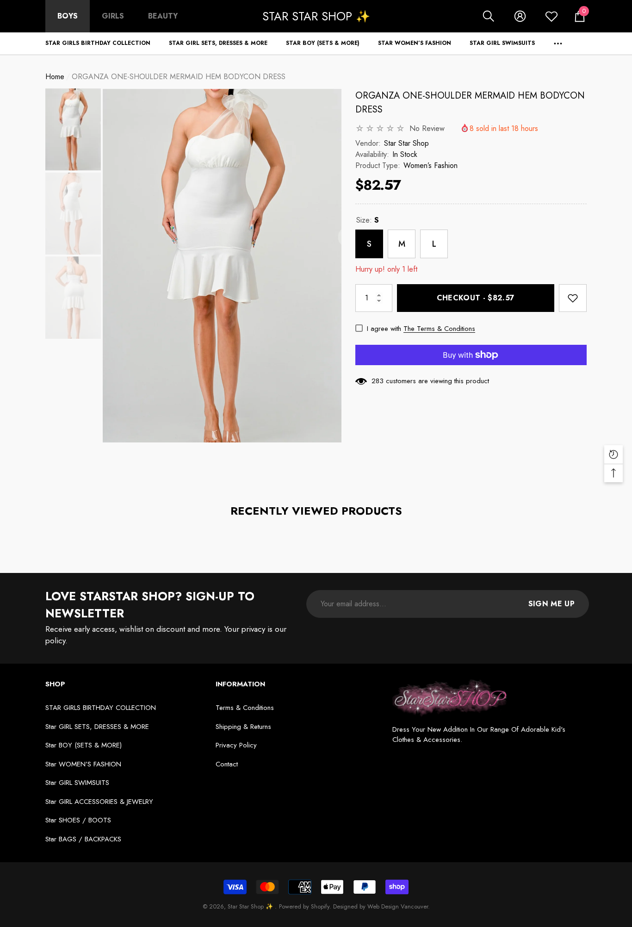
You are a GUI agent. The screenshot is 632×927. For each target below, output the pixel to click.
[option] (222, 265)
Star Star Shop (406, 143)
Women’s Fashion (430, 165)
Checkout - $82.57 (475, 297)
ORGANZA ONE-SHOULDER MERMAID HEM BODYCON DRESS (470, 102)
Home (54, 76)
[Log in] (520, 16)
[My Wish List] (551, 16)
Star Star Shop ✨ (251, 906)
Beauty (163, 16)
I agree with (384, 328)
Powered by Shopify (304, 906)
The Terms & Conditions (439, 328)
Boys (67, 16)
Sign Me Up (551, 603)
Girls (113, 16)
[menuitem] (67, 16)
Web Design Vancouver (397, 906)
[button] (489, 16)
